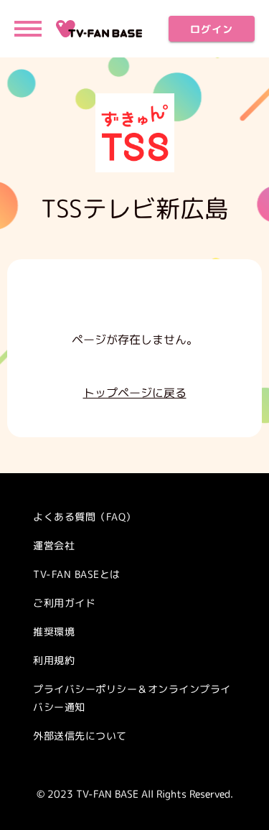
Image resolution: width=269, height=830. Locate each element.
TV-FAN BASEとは (77, 574)
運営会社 (54, 545)
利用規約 (54, 660)
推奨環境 (54, 631)
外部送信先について (80, 735)
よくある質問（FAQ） (84, 516)
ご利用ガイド (64, 603)
